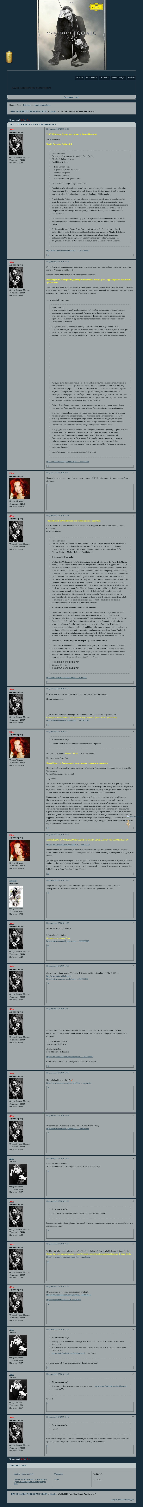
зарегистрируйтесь (42, 105)
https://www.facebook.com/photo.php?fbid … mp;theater (68, 1083)
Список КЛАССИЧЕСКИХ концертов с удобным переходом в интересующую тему (30, 1481)
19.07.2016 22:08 (62, 262)
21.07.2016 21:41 (62, 1329)
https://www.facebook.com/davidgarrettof (68, 1353)
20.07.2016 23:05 (62, 835)
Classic (52, 111)
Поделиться (51, 129)
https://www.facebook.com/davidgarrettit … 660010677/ (68, 1295)
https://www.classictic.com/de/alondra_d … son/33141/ (68, 845)
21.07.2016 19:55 (62, 1073)
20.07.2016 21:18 (62, 516)
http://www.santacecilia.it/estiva (58, 976)
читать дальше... (59, 307)
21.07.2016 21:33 (62, 1287)
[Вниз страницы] (128, 828)
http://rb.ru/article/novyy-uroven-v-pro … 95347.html (67, 462)
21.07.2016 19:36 (62, 966)
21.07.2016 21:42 (62, 1374)
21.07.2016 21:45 (62, 1417)
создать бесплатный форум (122, 1499)
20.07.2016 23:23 (62, 880)
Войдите (26, 105)
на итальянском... (59, 154)
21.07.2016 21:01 (62, 1201)
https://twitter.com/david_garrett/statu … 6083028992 (67, 941)
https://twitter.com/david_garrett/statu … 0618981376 (67, 1129)
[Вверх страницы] (134, 816)
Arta (11, 1159)
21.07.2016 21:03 (62, 1244)
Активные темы (71, 97)
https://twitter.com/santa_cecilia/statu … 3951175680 (67, 979)
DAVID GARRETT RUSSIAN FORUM (29, 111)
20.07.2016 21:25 (62, 689)
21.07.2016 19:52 (62, 1009)
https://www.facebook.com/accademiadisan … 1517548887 (69, 1057)
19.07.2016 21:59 (62, 129)
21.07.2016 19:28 (62, 923)
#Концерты (58, 1474)
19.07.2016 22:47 (62, 473)
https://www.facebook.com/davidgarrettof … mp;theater (68, 1257)
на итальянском (58, 541)
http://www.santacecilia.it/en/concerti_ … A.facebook (67, 250)
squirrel (12, 881)
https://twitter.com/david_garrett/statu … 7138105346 (67, 720)
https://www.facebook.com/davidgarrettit (111, 1386)
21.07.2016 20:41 (62, 1158)
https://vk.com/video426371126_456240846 (63, 1300)
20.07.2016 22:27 (62, 732)
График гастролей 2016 (23, 1474)
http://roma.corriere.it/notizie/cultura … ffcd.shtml (66, 678)
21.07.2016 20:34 (62, 1116)
